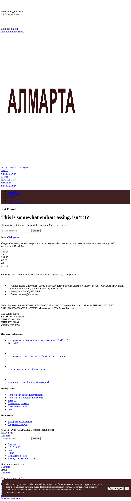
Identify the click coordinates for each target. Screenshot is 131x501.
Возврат (12, 400)
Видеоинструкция (17, 424)
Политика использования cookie (25, 397)
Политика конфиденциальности (25, 394)
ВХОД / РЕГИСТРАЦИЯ (21, 458)
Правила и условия (18, 403)
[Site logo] (41, 164)
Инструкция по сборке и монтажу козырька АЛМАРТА (38, 340)
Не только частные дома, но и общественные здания (36, 356)
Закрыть (5, 435)
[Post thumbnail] (14, 353)
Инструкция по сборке (20, 421)
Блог (10, 409)
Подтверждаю (115, 488)
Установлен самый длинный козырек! (28, 382)
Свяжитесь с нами (17, 406)
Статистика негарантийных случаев (27, 369)
